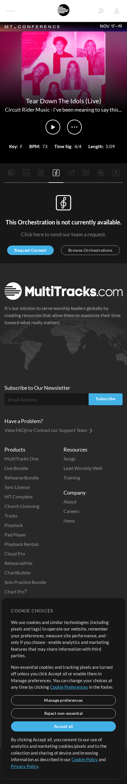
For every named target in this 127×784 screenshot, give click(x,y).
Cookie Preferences (69, 687)
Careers (71, 511)
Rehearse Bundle (21, 477)
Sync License (17, 487)
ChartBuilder (17, 572)
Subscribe (105, 398)
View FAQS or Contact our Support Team (46, 430)
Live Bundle (16, 468)
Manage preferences (63, 700)
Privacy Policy (24, 766)
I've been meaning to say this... (87, 109)
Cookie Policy (84, 759)
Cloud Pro (14, 553)
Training (72, 477)
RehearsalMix (18, 563)
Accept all (63, 726)
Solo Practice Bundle (25, 582)
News (69, 520)
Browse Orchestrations (90, 250)
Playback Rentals (21, 544)
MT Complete (18, 496)
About (70, 501)
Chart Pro (15, 591)
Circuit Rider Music (27, 109)
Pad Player (15, 534)
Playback (13, 525)
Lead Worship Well (83, 468)
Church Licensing (21, 506)
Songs (70, 458)
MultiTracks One (21, 458)
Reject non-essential (63, 713)
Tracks (10, 515)
